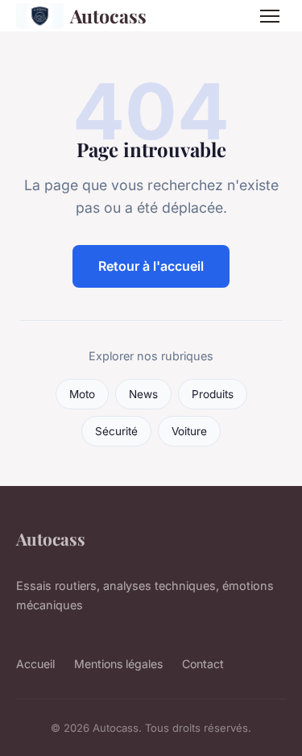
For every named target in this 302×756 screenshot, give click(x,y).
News (143, 394)
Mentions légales (118, 664)
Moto (82, 394)
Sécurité (116, 431)
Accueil (35, 664)
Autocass (108, 15)
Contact (203, 664)
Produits (213, 394)
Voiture (189, 431)
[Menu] (270, 16)
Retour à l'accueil (151, 266)
